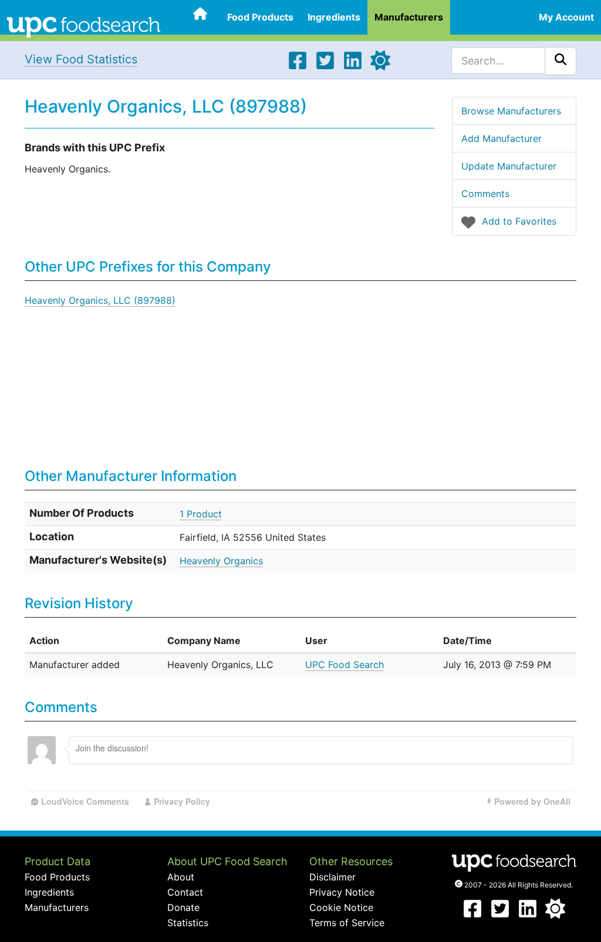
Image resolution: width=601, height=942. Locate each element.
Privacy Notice (341, 892)
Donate (183, 907)
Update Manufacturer (508, 166)
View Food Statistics (81, 59)
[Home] (83, 26)
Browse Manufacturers (511, 111)
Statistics (187, 923)
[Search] (560, 61)
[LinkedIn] (353, 67)
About (180, 877)
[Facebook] (298, 67)
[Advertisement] (419, 375)
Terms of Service (346, 923)
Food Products (260, 17)
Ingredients (334, 17)
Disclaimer (332, 877)
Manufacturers (408, 17)
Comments (485, 193)
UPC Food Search (344, 664)
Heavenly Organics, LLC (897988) (100, 300)
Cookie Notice (341, 907)
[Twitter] (325, 67)
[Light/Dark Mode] (380, 67)
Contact (185, 892)
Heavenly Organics (221, 561)
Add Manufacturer (501, 138)
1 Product (201, 514)
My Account (566, 17)
